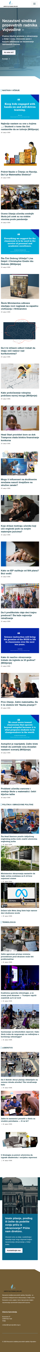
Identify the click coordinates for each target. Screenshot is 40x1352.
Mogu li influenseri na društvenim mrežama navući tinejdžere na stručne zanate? (19, 482)
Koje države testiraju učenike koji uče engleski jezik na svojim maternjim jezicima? (18, 529)
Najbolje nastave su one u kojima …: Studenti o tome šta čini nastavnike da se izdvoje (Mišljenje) (20, 126)
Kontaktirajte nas (14, 1250)
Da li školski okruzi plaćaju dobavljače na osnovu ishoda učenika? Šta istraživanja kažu (19, 1082)
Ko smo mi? (9, 52)
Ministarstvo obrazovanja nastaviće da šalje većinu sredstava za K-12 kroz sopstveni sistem (18, 876)
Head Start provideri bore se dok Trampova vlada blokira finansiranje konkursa (20, 437)
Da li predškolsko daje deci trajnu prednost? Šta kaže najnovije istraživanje (19, 615)
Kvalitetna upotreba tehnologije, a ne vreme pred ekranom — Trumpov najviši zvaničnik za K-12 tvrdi (18, 995)
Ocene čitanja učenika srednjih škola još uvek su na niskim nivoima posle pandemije (17, 216)
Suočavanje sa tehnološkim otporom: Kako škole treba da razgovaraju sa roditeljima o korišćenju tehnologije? (20, 1034)
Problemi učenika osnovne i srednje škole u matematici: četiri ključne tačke (18, 791)
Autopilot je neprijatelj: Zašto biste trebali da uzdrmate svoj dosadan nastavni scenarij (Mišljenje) (19, 747)
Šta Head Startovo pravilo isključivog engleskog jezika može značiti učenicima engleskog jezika (19, 838)
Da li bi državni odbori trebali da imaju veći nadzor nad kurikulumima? (18, 351)
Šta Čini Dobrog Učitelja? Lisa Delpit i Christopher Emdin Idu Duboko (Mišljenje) (17, 261)
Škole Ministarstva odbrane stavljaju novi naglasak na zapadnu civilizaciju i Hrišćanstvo (19, 306)
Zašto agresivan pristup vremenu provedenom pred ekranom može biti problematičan (17, 956)
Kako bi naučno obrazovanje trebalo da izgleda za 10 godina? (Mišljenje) (18, 660)
